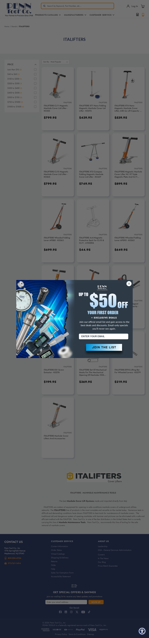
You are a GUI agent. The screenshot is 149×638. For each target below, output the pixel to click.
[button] (103, 350)
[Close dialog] (129, 283)
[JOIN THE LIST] (103, 350)
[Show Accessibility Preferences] (142, 631)
